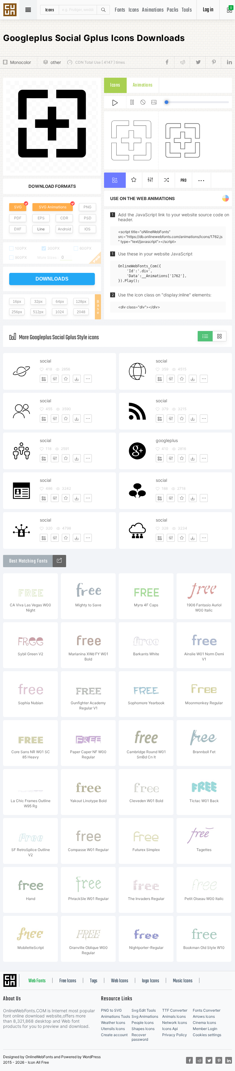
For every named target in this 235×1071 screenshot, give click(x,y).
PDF (17, 218)
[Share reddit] (182, 62)
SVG (18, 207)
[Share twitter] (197, 62)
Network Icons (174, 1022)
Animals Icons (174, 1016)
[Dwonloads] (77, 379)
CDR (64, 218)
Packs (173, 10)
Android (64, 229)
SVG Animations (52, 207)
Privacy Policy (174, 1034)
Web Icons (119, 981)
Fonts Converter (206, 1010)
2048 (81, 312)
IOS (87, 229)
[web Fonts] (59, 561)
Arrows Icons (204, 1016)
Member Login (205, 1028)
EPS (41, 218)
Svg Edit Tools (144, 1010)
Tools (187, 10)
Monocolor (20, 62)
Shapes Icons (143, 1028)
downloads (52, 278)
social (45, 360)
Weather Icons (113, 1022)
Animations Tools (115, 1016)
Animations (153, 10)
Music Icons (182, 981)
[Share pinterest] (213, 62)
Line (41, 229)
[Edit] (55, 379)
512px (38, 312)
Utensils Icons (113, 1028)
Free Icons (67, 981)
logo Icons (150, 981)
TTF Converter (174, 1010)
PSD (87, 218)
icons (49, 10)
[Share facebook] (168, 62)
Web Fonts (37, 981)
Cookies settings (207, 1034)
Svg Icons (10, 10)
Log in (208, 10)
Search (103, 9)
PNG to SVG (111, 1010)
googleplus (167, 440)
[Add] (44, 379)
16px (17, 301)
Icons (134, 10)
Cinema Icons (204, 1022)
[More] (88, 379)
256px (17, 312)
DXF (17, 229)
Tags (93, 981)
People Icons (143, 1022)
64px (60, 301)
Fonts (120, 10)
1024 (59, 312)
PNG (87, 207)
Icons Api (170, 1028)
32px (38, 301)
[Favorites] (66, 379)
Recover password (140, 1037)
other (55, 62)
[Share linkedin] (226, 62)
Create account (114, 1034)
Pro (184, 180)
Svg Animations (145, 1016)
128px (81, 301)
